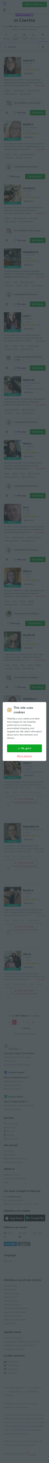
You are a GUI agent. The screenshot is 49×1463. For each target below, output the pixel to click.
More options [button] (24, 756)
